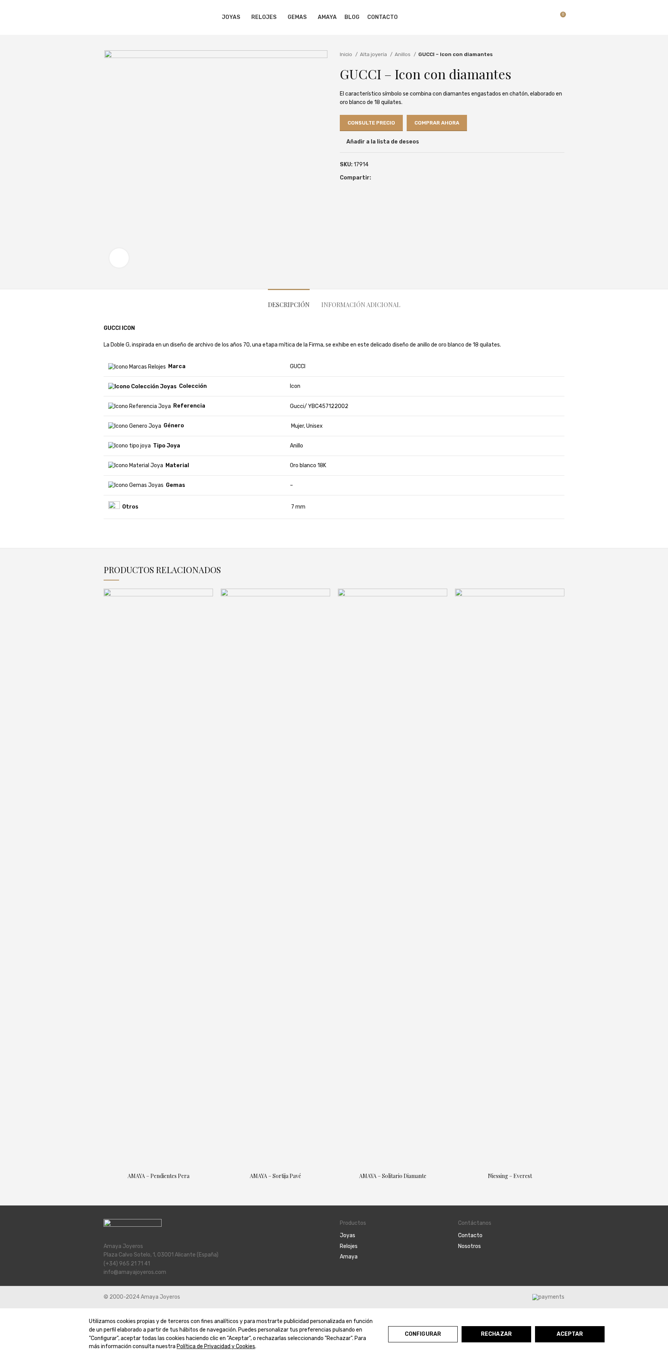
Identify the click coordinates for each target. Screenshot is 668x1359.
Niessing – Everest (510, 1176)
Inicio (346, 54)
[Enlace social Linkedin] (395, 178)
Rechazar (496, 1334)
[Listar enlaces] (393, 1235)
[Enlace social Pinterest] (386, 178)
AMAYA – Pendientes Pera (158, 1176)
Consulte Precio (371, 123)
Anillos (403, 54)
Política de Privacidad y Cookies (216, 1346)
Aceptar (570, 1334)
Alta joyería (374, 54)
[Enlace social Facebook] (377, 178)
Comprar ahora (436, 123)
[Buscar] (532, 17)
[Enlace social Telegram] (404, 178)
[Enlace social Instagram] (471, 1267)
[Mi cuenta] (519, 17)
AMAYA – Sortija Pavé (275, 1176)
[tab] (289, 300)
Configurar (423, 1334)
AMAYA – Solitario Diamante (392, 1176)
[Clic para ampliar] (119, 258)
